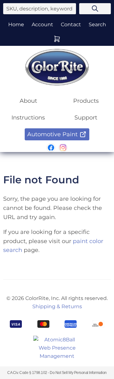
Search (97, 24)
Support (85, 117)
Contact (71, 24)
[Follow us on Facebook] (51, 147)
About (28, 100)
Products (86, 100)
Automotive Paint (52, 134)
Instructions (28, 117)
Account (42, 24)
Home (16, 24)
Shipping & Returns (57, 306)
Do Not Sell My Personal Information (78, 372)
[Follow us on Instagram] (63, 147)
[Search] (95, 8)
